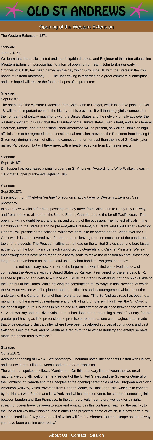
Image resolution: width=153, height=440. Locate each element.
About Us (58, 435)
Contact (78, 435)
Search (97, 435)
